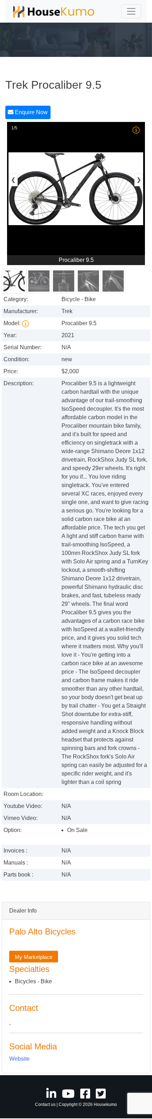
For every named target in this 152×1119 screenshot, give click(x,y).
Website (19, 1059)
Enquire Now (30, 112)
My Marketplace (33, 957)
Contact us (45, 1104)
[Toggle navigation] (131, 11)
